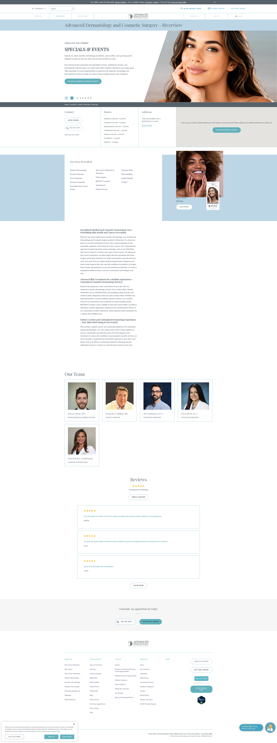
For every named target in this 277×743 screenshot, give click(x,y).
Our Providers (144, 669)
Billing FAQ (93, 678)
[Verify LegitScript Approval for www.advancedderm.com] (201, 700)
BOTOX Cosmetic (103, 181)
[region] (39, 731)
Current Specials (178, 2)
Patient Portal (218, 8)
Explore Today (152, 2)
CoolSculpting (127, 178)
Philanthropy (144, 678)
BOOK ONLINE (73, 120)
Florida (80, 104)
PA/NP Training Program (148, 704)
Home (67, 104)
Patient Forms (94, 686)
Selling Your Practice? (122, 689)
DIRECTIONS (147, 126)
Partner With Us (120, 684)
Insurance (93, 669)
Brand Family (144, 695)
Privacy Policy (94, 708)
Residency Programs (147, 686)
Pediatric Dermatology (72, 686)
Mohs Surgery (101, 177)
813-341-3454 (75, 128)
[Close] (74, 724)
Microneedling (126, 174)
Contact (142, 691)
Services (38, 16)
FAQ (91, 713)
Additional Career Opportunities (125, 676)
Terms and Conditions (194, 734)
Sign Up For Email (96, 665)
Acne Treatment (76, 178)
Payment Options (95, 673)
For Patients (83, 16)
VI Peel (124, 182)
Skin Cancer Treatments (72, 673)
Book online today (192, 9)
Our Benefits (119, 693)
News (142, 665)
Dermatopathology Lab (72, 691)
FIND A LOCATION (201, 661)
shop (167, 659)
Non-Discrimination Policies (165, 734)
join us (118, 659)
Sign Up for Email (201, 678)
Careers (117, 665)
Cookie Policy (55, 731)
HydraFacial (101, 185)
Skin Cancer (68, 669)
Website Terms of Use (180, 734)
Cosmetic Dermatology (72, 682)
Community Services (147, 682)
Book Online (120, 2)
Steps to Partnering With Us (124, 697)
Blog (91, 695)
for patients (95, 659)
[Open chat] (270, 727)
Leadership (143, 673)
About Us (194, 16)
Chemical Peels (127, 170)
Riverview (87, 104)
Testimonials (94, 691)
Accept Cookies (67, 736)
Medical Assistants (121, 680)
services (68, 659)
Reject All (51, 736)
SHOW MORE (138, 585)
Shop (240, 16)
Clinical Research (70, 699)
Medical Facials (101, 189)
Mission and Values (146, 699)
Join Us (216, 16)
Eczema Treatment (77, 174)
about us (144, 659)
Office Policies (94, 682)
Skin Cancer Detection (72, 665)
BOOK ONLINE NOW (201, 689)
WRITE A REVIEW (138, 497)
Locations (60, 16)
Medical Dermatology (78, 170)
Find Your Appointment (97, 704)
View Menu (184, 207)
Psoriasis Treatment (77, 182)
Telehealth (68, 695)
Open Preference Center (226, 130)
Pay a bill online (238, 8)
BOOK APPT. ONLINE (151, 621)
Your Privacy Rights (206, 734)
